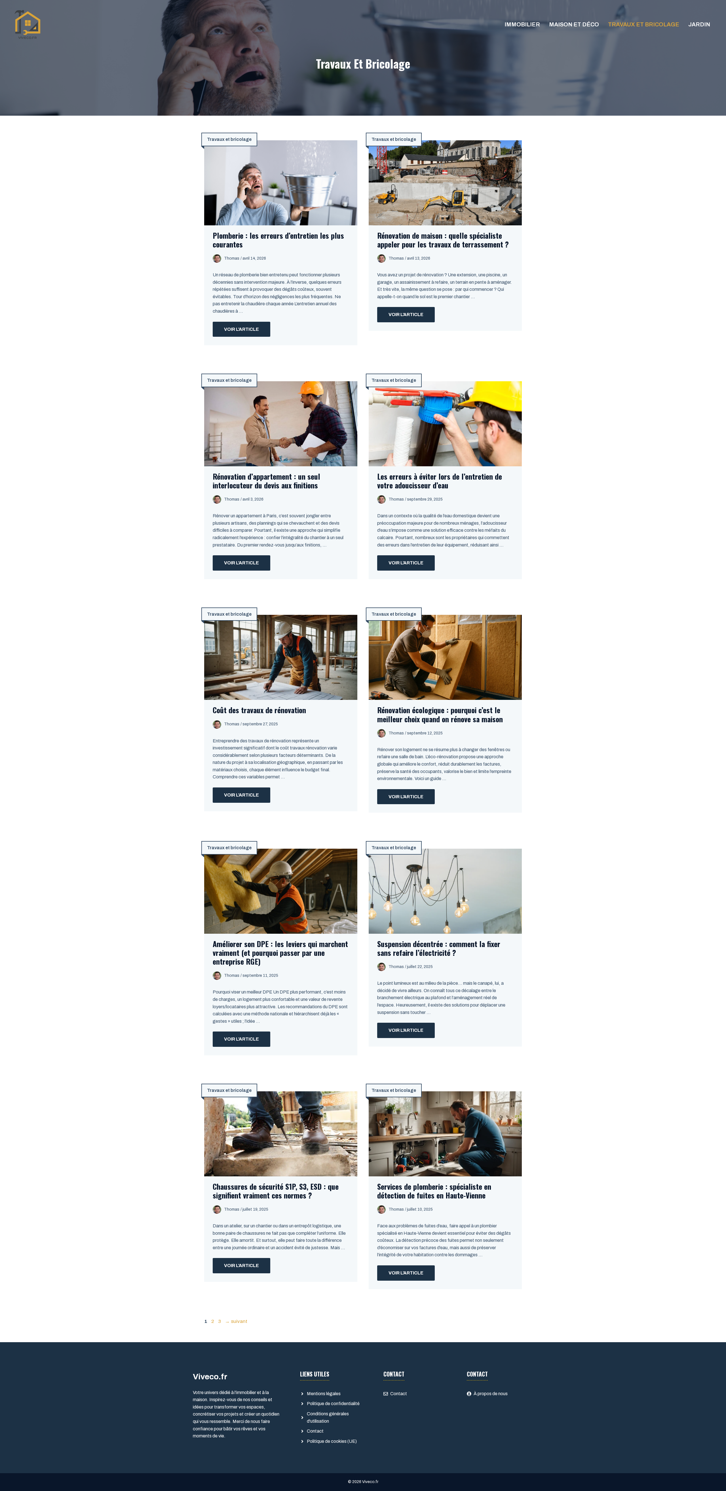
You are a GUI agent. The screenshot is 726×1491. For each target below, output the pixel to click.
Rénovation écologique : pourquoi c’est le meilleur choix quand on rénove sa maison (440, 714)
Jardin (699, 24)
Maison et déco (574, 24)
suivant (236, 1321)
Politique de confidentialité (333, 1403)
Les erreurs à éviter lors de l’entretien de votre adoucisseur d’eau (439, 481)
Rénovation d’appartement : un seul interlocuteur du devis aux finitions (266, 481)
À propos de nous (491, 1393)
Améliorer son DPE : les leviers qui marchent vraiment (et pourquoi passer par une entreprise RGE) (280, 952)
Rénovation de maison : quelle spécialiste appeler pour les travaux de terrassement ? (443, 240)
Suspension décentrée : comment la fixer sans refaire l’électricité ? (438, 948)
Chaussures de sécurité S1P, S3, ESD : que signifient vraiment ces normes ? (276, 1191)
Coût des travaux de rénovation (259, 709)
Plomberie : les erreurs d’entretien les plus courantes (278, 240)
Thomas (231, 258)
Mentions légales (324, 1393)
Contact (315, 1431)
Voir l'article (241, 329)
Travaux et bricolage (643, 24)
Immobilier (522, 24)
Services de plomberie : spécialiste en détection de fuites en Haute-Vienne (434, 1191)
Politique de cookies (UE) (332, 1441)
